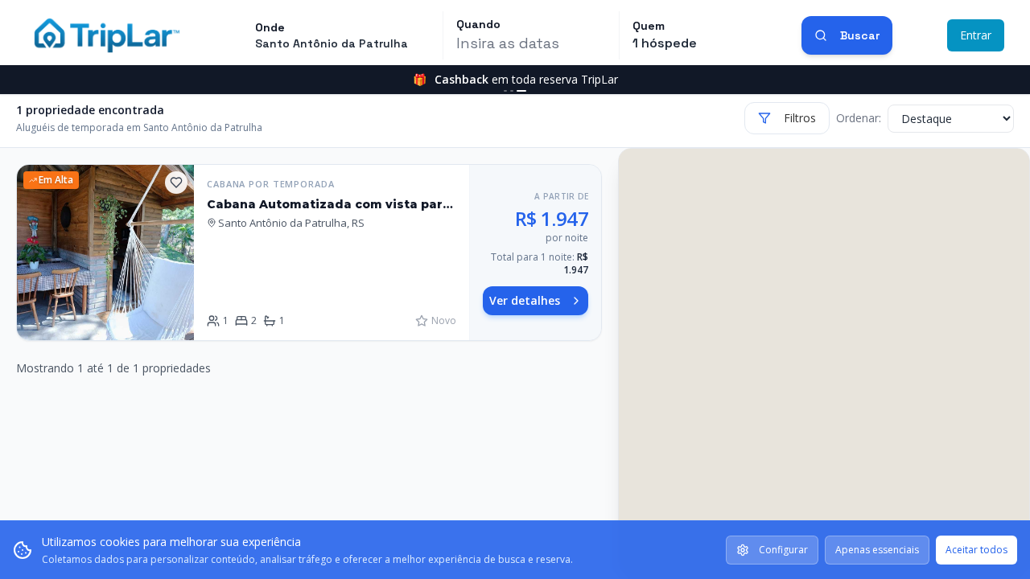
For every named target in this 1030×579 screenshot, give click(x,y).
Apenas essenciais (877, 549)
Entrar (975, 35)
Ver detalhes (524, 300)
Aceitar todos (976, 549)
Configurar (783, 549)
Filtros (800, 117)
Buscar (860, 35)
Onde (270, 27)
